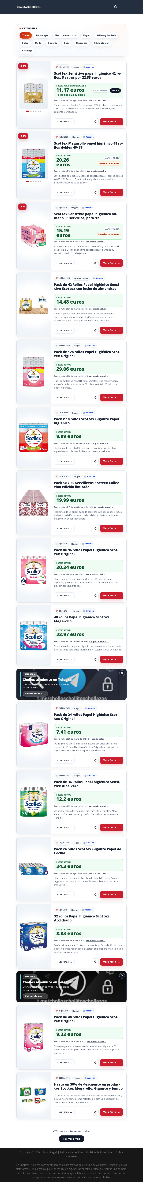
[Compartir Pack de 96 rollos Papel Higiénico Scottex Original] (95, 595)
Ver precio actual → (98, 100)
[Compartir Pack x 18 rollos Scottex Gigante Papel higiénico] (95, 461)
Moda (38, 43)
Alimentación (101, 43)
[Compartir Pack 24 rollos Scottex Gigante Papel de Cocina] (95, 894)
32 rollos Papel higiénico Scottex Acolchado (81, 918)
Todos (25, 35)
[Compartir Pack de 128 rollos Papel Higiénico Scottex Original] (95, 397)
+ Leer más (63, 121)
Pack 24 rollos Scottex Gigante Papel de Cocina (87, 851)
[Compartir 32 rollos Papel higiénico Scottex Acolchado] (95, 961)
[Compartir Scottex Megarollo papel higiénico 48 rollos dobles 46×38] (95, 192)
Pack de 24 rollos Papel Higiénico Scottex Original (86, 716)
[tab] (27, 111)
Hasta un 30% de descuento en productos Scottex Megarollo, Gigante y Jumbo (88, 1086)
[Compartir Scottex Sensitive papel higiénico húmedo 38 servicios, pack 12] (95, 262)
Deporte (52, 43)
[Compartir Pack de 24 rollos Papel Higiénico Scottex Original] (95, 760)
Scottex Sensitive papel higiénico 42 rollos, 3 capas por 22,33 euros (87, 75)
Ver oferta (109, 121)
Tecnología (42, 35)
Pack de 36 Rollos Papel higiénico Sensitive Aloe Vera (87, 784)
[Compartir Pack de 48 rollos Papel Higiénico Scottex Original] (95, 1062)
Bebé (67, 43)
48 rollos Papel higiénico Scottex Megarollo (81, 619)
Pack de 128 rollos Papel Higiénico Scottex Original (87, 354)
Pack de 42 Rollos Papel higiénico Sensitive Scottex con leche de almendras (87, 286)
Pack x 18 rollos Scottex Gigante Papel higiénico (86, 421)
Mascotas (81, 43)
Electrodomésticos (65, 35)
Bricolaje (27, 50)
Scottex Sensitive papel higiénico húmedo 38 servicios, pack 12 (85, 216)
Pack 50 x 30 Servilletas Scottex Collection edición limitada (87, 485)
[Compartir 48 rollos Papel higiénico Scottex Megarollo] (95, 659)
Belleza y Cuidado (106, 35)
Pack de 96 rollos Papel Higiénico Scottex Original (86, 552)
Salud (25, 43)
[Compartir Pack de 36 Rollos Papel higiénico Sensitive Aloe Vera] (95, 827)
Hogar (86, 35)
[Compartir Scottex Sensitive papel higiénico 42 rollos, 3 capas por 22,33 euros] (95, 121)
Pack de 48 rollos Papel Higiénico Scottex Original (86, 1019)
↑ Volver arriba (71, 1138)
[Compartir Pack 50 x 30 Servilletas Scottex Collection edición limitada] (95, 528)
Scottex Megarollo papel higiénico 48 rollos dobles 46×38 (88, 145)
